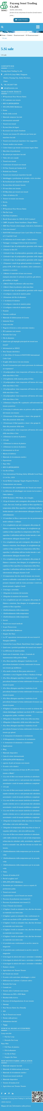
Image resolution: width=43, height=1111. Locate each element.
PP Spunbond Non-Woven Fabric (14, 97)
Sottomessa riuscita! (10, 1021)
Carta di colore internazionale (13, 756)
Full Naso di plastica (10, 216)
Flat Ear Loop (8, 212)
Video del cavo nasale (11, 158)
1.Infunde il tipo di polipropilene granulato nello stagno (23, 246)
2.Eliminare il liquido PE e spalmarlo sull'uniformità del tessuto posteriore (23, 404)
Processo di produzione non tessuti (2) (16, 899)
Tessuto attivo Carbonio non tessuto (15, 991)
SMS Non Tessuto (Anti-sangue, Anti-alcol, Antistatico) (22, 226)
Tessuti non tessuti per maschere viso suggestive (20, 141)
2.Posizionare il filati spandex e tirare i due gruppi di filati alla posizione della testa (21, 418)
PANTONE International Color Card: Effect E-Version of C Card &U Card (22, 234)
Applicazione (7, 746)
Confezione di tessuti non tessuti (14, 165)
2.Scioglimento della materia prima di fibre (18, 379)
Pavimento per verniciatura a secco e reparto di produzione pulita (19, 887)
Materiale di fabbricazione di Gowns (16, 318)
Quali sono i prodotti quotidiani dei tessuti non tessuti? (22, 647)
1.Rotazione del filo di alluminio (14, 297)
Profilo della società (10, 114)
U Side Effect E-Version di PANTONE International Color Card (21, 356)
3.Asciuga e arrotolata (11, 590)
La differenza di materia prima (14, 651)
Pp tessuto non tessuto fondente (14, 131)
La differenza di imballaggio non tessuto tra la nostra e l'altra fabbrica (22, 492)
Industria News (8, 321)
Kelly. (5, 205)
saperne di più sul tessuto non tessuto (16, 763)
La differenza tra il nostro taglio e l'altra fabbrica (20, 239)
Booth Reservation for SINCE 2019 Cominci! (19, 219)
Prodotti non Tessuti (10, 171)
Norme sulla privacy (10, 1018)
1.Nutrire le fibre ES (10, 250)
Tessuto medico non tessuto (13, 144)
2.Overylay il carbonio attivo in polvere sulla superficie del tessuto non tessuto (22, 411)
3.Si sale (6, 440)
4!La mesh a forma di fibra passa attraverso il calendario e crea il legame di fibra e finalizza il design (22, 673)
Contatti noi (7, 66)
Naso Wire (6, 464)
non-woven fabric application (16, 1061)
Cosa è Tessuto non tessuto (12, 906)
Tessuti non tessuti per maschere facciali (17, 175)
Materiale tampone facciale (12, 117)
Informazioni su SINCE (11, 348)
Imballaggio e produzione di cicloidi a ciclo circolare (22, 178)
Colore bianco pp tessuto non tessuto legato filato (20, 148)
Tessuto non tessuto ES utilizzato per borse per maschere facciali (19, 135)
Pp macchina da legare (11, 127)
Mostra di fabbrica (9, 454)
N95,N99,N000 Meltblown (12, 107)
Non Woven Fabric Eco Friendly (14, 1008)
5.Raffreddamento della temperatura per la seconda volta (21, 853)
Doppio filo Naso (9, 634)
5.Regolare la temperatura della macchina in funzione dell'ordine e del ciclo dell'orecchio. (22, 822)
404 (4, 1011)
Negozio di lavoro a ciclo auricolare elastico (18, 328)
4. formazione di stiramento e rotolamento (18, 736)
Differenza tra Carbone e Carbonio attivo (17, 980)
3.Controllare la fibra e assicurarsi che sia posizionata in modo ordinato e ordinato (23, 520)
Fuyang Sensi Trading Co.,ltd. (11, 71)
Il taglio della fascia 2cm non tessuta (16, 362)
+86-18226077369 (10, 85)
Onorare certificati (9, 314)
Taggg (5, 1025)
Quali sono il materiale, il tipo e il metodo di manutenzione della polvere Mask (18, 656)
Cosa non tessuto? (9, 229)
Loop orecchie (8, 324)
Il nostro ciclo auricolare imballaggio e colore (19, 977)
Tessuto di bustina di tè (11, 875)
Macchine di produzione (11, 151)
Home (3, 35)
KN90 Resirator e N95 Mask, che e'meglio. (18, 498)
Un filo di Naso (8, 471)
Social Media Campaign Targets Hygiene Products (21, 481)
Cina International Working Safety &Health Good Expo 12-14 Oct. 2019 (23, 475)
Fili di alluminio (8, 338)
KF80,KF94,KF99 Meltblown (13, 759)
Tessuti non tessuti (19, 35)
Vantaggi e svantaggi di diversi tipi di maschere (20, 243)
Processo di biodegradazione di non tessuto (18, 1001)
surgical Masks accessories (15, 1028)
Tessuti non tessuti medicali (12, 624)
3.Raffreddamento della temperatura (16, 610)
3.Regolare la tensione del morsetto (15, 593)
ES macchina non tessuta (12, 188)
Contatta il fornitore (22, 20)
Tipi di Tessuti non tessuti (12, 1014)
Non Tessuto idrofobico (11, 352)
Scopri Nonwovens (10, 627)
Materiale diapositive (10, 753)
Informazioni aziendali (11, 120)
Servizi (5, 620)
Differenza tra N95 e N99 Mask (14, 994)
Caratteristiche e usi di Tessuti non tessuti (17, 895)
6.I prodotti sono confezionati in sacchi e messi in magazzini (20, 944)
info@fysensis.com (11, 88)
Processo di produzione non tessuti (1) (16, 902)
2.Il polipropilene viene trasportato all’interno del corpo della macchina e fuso (23, 373)
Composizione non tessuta (12, 484)
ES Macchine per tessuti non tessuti (15, 192)
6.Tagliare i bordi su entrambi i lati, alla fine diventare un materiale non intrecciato (22, 910)
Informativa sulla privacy (22, 1106)
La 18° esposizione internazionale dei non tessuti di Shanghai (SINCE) (21, 639)
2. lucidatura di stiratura (11, 301)
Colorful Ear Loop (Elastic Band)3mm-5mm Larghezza (22, 644)
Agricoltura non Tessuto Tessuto (14, 970)
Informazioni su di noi (11, 450)
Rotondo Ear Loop (9, 335)
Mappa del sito (6, 1106)
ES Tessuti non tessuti (32, 35)
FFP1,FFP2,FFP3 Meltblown (13, 882)
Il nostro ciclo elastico (11, 766)
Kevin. (5, 202)
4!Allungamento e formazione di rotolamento (19, 739)
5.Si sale (4, 38)
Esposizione (7, 460)
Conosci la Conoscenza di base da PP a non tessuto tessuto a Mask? (21, 771)
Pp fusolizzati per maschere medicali (16, 182)
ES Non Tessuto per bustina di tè (14, 168)
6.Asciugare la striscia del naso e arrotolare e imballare (22, 957)
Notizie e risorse (8, 967)
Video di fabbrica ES (10, 195)
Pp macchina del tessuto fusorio (14, 185)
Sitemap (6, 1004)
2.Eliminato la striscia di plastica (14, 437)
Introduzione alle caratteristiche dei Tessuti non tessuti (22, 488)
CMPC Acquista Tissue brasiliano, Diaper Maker (20, 222)
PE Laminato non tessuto (12, 100)
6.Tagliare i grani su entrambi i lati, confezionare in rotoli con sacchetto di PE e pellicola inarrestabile (21, 917)
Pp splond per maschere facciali (14, 154)
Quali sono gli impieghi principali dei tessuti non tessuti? (20, 343)
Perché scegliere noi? (10, 878)
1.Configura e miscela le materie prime (17, 294)
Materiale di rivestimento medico (14, 457)
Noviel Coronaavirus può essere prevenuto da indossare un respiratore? (23, 367)
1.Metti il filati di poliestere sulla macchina (18, 284)
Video (5, 872)
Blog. (5, 749)
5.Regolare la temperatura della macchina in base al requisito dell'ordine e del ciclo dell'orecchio (21, 829)
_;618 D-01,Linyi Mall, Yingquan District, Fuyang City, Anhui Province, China (17, 78)
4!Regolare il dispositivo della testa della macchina (21, 719)
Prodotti (9, 35)
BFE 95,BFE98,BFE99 (11, 103)
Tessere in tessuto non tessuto (13, 199)
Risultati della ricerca (10, 997)
